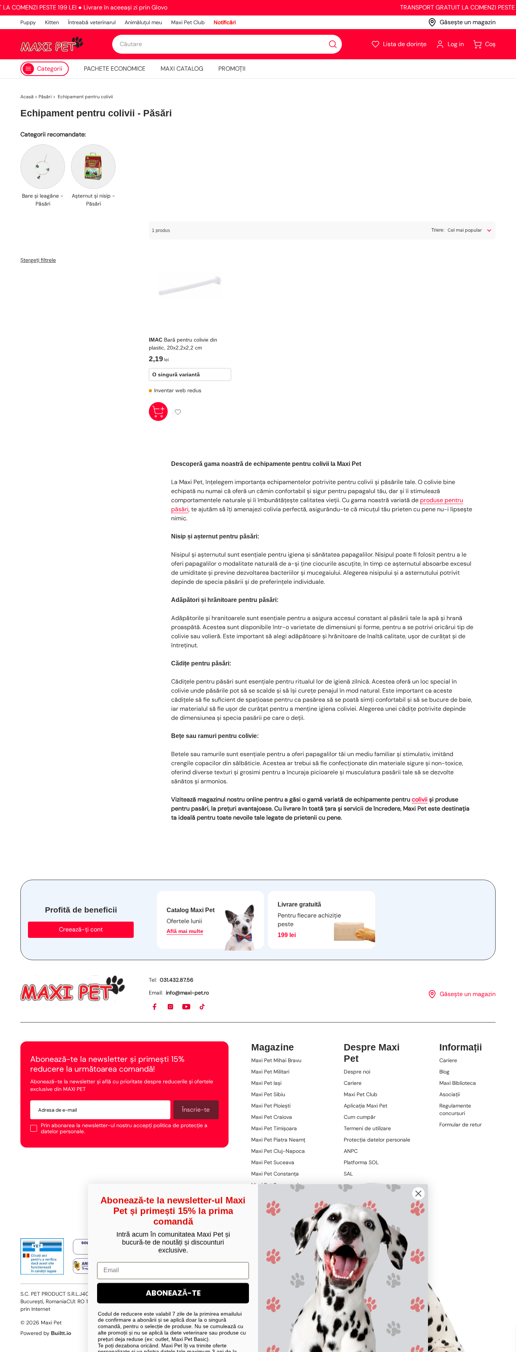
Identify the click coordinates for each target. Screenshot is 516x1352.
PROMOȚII (232, 69)
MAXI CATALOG (182, 69)
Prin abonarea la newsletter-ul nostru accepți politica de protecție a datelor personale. (124, 1128)
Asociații (449, 1094)
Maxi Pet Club (188, 22)
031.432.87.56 (176, 979)
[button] (398, 44)
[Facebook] (155, 1007)
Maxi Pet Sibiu (268, 1094)
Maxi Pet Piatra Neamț (278, 1139)
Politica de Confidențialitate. (200, 1330)
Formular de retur (460, 1124)
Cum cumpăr (359, 1117)
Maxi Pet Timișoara (274, 1128)
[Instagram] (171, 1007)
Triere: (438, 230)
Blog (444, 1071)
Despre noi (357, 1071)
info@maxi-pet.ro (187, 992)
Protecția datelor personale (377, 1139)
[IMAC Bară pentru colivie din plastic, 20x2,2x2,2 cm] (190, 284)
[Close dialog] (418, 1165)
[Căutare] (332, 44)
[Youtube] (187, 1007)
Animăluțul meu (143, 22)
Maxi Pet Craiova (271, 1117)
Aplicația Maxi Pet (365, 1105)
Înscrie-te (196, 1110)
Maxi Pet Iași (266, 1083)
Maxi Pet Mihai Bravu (276, 1060)
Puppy (28, 22)
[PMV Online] (42, 1256)
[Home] (72, 988)
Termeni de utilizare (367, 1128)
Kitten (52, 22)
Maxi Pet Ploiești (270, 1105)
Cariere (353, 1083)
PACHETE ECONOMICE (114, 69)
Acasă (27, 97)
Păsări (45, 97)
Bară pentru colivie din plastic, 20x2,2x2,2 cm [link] (183, 344)
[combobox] (227, 44)
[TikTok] (202, 1007)
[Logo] (51, 44)
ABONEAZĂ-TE (173, 1264)
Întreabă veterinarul (92, 22)
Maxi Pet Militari (270, 1071)
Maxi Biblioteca (457, 1083)
